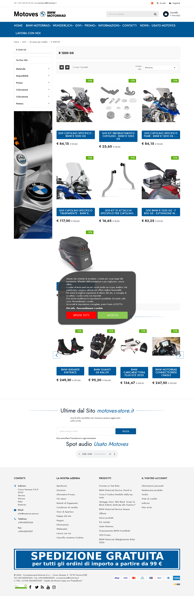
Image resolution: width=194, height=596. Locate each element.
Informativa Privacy (66, 494)
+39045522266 (25, 522)
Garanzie (61, 490)
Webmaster (62, 529)
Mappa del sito (64, 516)
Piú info (70, 308)
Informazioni (63, 524)
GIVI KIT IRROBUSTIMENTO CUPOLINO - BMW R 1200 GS (118, 136)
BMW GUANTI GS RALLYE (102, 371)
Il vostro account (154, 478)
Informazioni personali (152, 485)
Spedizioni (62, 485)
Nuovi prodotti (106, 517)
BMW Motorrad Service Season (114, 509)
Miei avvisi (147, 507)
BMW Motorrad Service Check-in (115, 490)
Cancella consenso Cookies (70, 537)
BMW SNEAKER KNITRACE (70, 371)
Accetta (112, 315)
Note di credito (149, 498)
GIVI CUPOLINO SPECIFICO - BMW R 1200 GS (75, 134)
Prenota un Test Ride (109, 485)
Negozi (60, 520)
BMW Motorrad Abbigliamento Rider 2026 (117, 541)
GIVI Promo (105, 535)
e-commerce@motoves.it (45, 3)
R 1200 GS (21, 49)
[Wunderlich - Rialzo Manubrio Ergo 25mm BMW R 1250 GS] (33, 174)
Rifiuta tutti (81, 315)
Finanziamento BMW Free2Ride (114, 530)
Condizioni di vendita (67, 507)
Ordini (145, 494)
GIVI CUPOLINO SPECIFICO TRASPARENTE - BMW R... (75, 212)
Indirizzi (146, 503)
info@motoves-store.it (28, 513)
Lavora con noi (64, 533)
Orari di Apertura (65, 511)
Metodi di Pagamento (67, 503)
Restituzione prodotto (152, 490)
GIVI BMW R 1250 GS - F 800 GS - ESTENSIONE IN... (161, 212)
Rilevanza (160, 67)
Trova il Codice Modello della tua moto (116, 496)
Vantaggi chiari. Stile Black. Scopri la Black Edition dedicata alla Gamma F (117, 503)
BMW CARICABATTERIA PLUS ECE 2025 (134, 372)
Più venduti (104, 522)
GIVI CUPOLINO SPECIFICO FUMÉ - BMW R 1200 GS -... (161, 134)
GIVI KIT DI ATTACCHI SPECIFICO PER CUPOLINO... (118, 212)
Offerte (102, 513)
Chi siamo (61, 498)
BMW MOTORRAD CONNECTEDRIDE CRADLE (166, 372)
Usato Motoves (106, 526)
